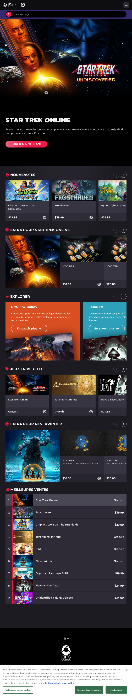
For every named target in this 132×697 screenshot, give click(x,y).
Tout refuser (116, 690)
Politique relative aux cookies (59, 683)
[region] (66, 681)
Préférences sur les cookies (18, 690)
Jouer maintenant (26, 144)
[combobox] (69, 14)
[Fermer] (126, 670)
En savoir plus (27, 328)
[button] (10, 5)
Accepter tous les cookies (89, 690)
